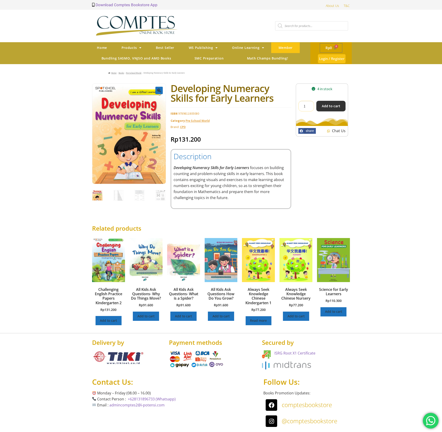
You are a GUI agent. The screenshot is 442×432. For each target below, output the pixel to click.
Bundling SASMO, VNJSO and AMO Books (136, 58)
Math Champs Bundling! (267, 58)
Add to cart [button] (108, 320)
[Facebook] (271, 405)
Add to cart (331, 106)
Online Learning (246, 47)
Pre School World (133, 73)
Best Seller (165, 47)
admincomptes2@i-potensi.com (137, 405)
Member (286, 47)
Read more (258, 320)
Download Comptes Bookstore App (126, 5)
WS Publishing (201, 47)
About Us (332, 5)
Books (121, 73)
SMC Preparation (209, 58)
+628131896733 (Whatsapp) (152, 399)
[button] (159, 90)
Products (129, 47)
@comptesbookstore (309, 421)
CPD (183, 127)
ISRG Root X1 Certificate (294, 353)
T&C (347, 5)
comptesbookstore (307, 405)
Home (102, 47)
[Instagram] (271, 421)
